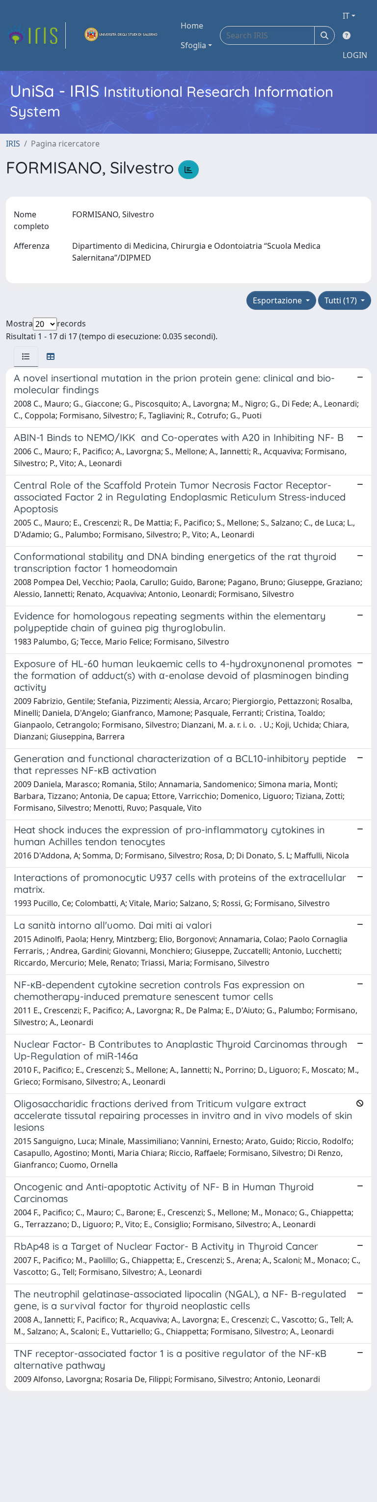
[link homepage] (36, 35)
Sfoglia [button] (193, 45)
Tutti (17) (341, 300)
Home (192, 25)
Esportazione (278, 300)
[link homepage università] (121, 35)
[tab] (26, 356)
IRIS (13, 143)
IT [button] (346, 15)
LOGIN (355, 55)
